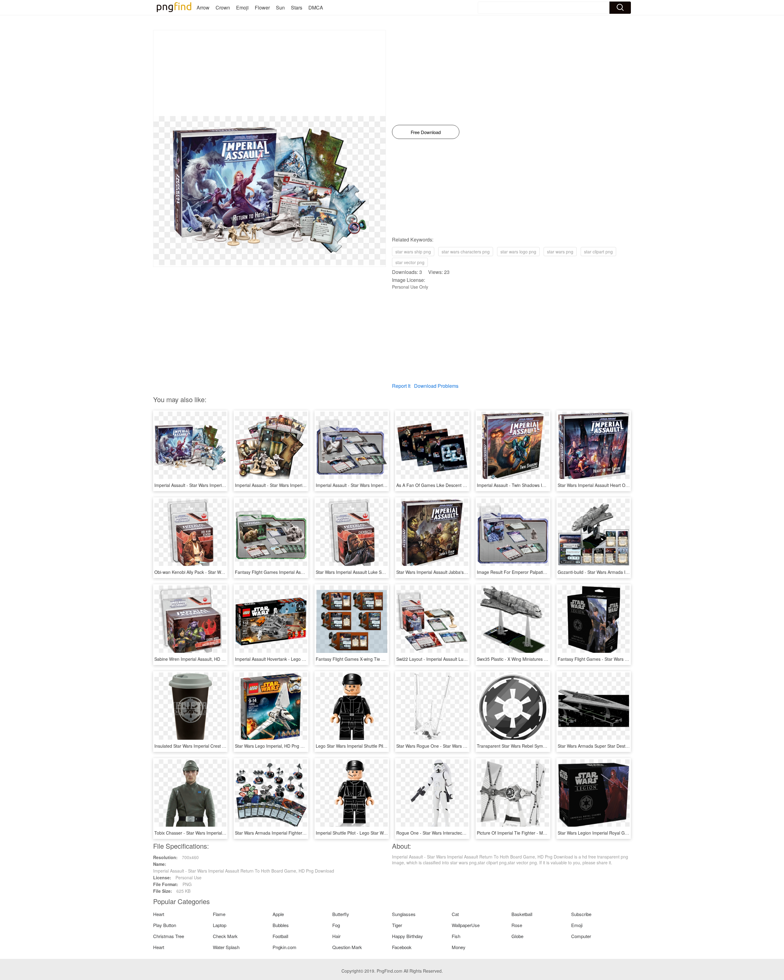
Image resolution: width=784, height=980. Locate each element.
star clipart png (598, 252)
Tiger (397, 925)
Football (280, 936)
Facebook (402, 947)
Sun (280, 7)
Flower (262, 7)
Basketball (521, 914)
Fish (456, 936)
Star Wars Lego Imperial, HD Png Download (277, 746)
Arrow (203, 7)
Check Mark (225, 936)
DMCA (315, 7)
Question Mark (347, 947)
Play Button (164, 925)
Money (459, 947)
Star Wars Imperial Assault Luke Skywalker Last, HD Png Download (381, 572)
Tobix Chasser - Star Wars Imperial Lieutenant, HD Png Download (218, 833)
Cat (455, 914)
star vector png (409, 262)
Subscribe (581, 914)
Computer (581, 936)
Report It (401, 385)
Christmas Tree (168, 936)
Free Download (426, 132)
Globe (517, 936)
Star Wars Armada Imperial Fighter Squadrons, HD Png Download (299, 833)
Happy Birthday (407, 936)
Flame (219, 914)
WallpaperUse (466, 925)
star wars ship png (413, 252)
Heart (158, 914)
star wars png (560, 252)
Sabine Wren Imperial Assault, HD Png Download (202, 659)
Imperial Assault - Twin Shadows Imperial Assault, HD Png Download (543, 485)
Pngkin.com (284, 947)
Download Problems (436, 385)
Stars (296, 7)
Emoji (242, 7)
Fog (336, 925)
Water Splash (226, 947)
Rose (516, 925)
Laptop (219, 925)
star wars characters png (466, 252)
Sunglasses (404, 914)
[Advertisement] (269, 73)
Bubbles (281, 925)
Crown (223, 7)
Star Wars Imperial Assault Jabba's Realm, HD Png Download (455, 572)
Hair (336, 936)
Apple (278, 914)
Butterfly (340, 914)
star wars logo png (518, 252)
